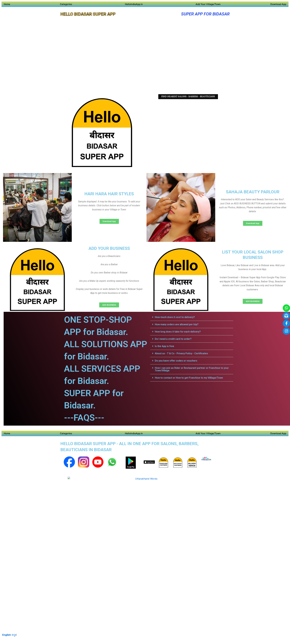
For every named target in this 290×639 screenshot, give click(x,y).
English (6, 634)
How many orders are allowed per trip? (176, 324)
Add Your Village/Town (208, 4)
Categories (66, 4)
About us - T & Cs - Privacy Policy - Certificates (181, 353)
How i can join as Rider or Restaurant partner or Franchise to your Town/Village (192, 369)
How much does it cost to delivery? (175, 317)
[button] (191, 317)
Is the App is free (164, 346)
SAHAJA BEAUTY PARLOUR (252, 191)
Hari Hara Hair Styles (109, 193)
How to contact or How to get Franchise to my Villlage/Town (189, 377)
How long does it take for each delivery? (178, 331)
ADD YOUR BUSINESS (109, 248)
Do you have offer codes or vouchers (176, 360)
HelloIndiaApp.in (134, 4)
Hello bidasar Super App (88, 14)
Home (7, 4)
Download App (278, 4)
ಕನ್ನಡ (14, 634)
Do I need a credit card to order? (173, 338)
